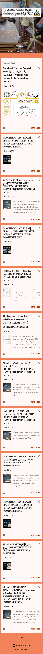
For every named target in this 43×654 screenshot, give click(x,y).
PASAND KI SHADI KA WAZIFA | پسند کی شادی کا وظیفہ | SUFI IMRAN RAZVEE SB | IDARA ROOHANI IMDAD (19, 461)
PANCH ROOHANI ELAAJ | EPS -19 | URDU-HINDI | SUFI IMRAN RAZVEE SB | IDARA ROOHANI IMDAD (18, 506)
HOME (10, 51)
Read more (35, 128)
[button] (39, 68)
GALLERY (21, 51)
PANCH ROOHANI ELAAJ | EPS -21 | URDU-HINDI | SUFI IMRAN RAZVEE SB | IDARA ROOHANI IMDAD (18, 142)
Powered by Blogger (22, 645)
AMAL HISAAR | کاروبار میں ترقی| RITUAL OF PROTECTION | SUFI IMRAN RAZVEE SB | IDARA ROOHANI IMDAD (19, 368)
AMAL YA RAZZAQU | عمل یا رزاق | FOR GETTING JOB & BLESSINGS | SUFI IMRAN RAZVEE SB (17, 549)
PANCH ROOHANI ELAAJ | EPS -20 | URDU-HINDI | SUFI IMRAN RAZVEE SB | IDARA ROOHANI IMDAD (18, 233)
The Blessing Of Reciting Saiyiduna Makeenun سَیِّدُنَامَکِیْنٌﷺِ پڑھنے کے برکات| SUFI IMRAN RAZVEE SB (16, 321)
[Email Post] (4, 129)
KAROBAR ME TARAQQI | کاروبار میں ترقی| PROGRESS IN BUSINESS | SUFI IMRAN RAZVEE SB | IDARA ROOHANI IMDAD (19, 416)
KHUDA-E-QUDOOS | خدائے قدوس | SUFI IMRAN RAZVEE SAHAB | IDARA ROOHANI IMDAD (18, 275)
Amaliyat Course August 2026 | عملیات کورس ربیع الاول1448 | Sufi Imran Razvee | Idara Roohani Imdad (17, 74)
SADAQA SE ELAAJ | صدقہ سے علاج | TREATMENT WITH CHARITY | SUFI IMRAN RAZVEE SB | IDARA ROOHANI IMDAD (19, 186)
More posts (22, 637)
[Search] (40, 4)
